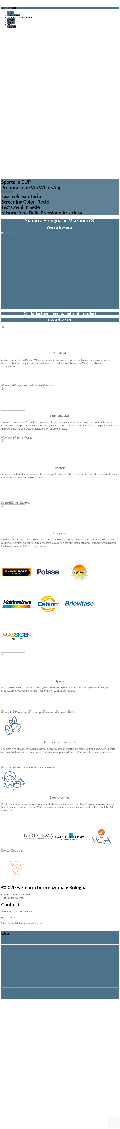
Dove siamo (14, 15)
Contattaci (7, 191)
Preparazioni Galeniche (20, 17)
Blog (10, 24)
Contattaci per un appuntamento (60, 997)
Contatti (12, 26)
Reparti (11, 22)
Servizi (11, 19)
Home (11, 12)
